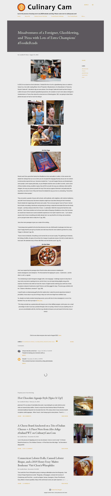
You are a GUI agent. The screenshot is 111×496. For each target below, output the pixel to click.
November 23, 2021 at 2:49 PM (35, 358)
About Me (27, 16)
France (83, 70)
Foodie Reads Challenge (57, 16)
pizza (83, 77)
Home (18, 16)
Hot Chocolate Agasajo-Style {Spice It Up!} (40, 398)
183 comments (27, 416)
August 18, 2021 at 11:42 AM (45, 350)
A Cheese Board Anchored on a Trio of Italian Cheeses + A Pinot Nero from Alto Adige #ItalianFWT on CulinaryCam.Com (41, 429)
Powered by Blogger (56, 489)
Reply (24, 355)
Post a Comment (28, 448)
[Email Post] (57, 341)
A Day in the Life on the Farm (29, 350)
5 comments (26, 483)
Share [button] (83, 60)
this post (39, 300)
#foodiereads (85, 68)
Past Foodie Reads (72, 16)
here (60, 335)
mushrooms (84, 75)
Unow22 (24, 358)
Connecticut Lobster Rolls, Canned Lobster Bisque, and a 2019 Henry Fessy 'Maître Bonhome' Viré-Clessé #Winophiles (41, 461)
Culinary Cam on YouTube (40, 16)
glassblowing (85, 73)
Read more (65, 416)
